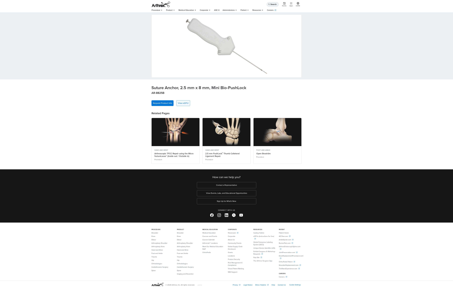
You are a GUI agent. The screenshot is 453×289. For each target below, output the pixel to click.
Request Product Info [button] (162, 103)
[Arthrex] (160, 4)
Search (272, 4)
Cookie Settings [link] (295, 285)
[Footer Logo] (157, 284)
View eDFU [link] (183, 103)
